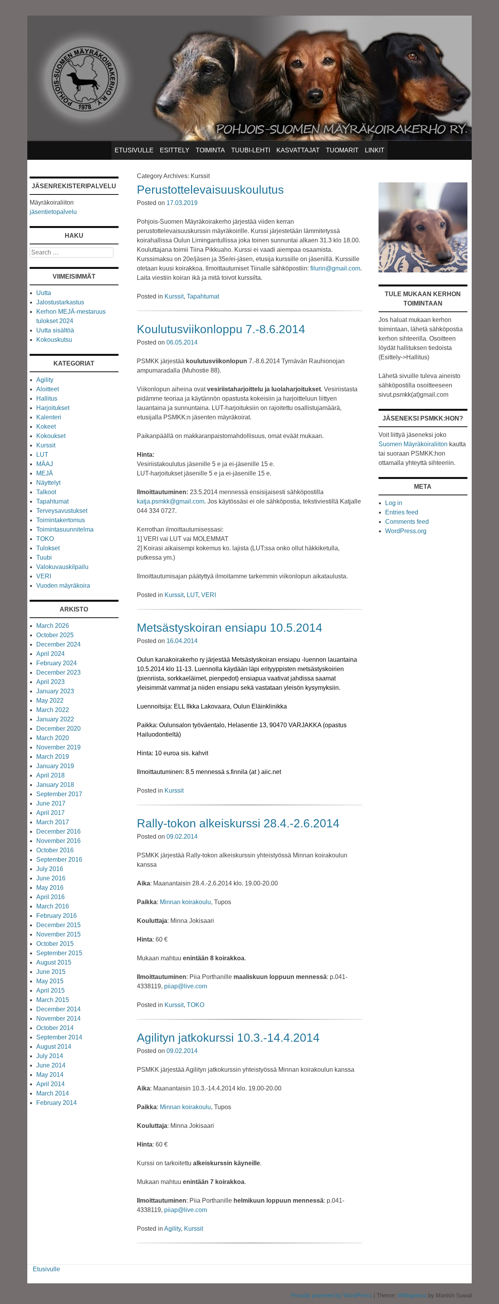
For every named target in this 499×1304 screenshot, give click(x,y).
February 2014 (56, 1102)
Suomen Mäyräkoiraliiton (413, 444)
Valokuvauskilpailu (62, 567)
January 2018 (55, 784)
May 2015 (50, 981)
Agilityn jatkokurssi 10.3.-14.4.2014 (228, 1037)
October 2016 (55, 850)
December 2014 (58, 1009)
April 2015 (50, 990)
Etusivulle (134, 150)
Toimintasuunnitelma (65, 529)
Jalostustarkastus (60, 302)
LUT (192, 595)
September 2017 (59, 794)
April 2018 (50, 775)
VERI (208, 595)
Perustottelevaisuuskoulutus (210, 189)
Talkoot (46, 492)
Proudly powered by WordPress (331, 1295)
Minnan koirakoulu (185, 902)
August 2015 (53, 962)
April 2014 (50, 1084)
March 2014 (52, 1093)
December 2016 (58, 831)
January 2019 (55, 766)
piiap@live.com (185, 986)
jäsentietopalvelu (53, 211)
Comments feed (407, 521)
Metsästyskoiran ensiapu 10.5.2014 (229, 627)
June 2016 (50, 878)
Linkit (374, 150)
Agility (172, 1228)
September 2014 (59, 1037)
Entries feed (401, 512)
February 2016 (56, 915)
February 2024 (56, 663)
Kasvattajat (298, 150)
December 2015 (58, 925)
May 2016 (50, 887)
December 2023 (58, 672)
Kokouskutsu (54, 339)
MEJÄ (44, 473)
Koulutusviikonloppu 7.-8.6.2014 (221, 329)
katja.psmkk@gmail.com (170, 501)
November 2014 (58, 1018)
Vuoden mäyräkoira (63, 585)
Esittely (174, 150)
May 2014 (50, 1074)
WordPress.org (405, 531)
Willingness (412, 1295)
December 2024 (58, 644)
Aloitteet (47, 389)
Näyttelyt (48, 482)
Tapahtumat (203, 296)
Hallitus (46, 398)
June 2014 (50, 1065)
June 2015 (50, 971)
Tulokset (48, 548)
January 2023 (55, 691)
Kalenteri (48, 417)
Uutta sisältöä (55, 330)
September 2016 (59, 859)
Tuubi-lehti (250, 150)
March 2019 (52, 756)
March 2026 (52, 625)
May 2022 (50, 700)
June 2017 (50, 803)
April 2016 (50, 897)
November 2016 (58, 841)
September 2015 (59, 953)
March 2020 (52, 738)
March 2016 (52, 906)
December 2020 (58, 728)
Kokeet (46, 426)
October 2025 (55, 635)
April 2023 (50, 682)
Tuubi (44, 557)
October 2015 (55, 943)
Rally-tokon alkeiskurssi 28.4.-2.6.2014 (238, 823)
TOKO (195, 1005)
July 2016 (49, 869)
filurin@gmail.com (335, 268)
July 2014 (49, 1056)
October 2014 (55, 1028)
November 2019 (58, 747)
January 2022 (55, 719)
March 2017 (52, 822)
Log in (393, 503)
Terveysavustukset (61, 510)
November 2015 (58, 934)
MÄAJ (44, 464)
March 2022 (52, 710)
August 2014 (53, 1046)
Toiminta (210, 150)
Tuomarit (342, 150)
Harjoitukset (52, 408)
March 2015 (52, 1000)
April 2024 (50, 653)
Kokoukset (50, 436)
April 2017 (50, 812)
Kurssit (174, 296)
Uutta (43, 293)
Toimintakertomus (60, 520)
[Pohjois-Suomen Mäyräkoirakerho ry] (249, 139)
